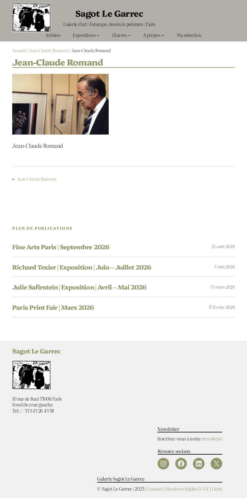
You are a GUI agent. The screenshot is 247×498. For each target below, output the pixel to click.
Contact (154, 488)
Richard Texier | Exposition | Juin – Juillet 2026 (81, 267)
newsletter (212, 438)
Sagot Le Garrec (109, 13)
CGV (204, 488)
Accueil (18, 50)
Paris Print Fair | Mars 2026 (53, 307)
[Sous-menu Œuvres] (129, 35)
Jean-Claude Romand (48, 50)
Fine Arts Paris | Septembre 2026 (60, 246)
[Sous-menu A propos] (162, 35)
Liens (217, 488)
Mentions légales (181, 488)
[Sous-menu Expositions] (98, 35)
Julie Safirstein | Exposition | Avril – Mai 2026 (79, 286)
